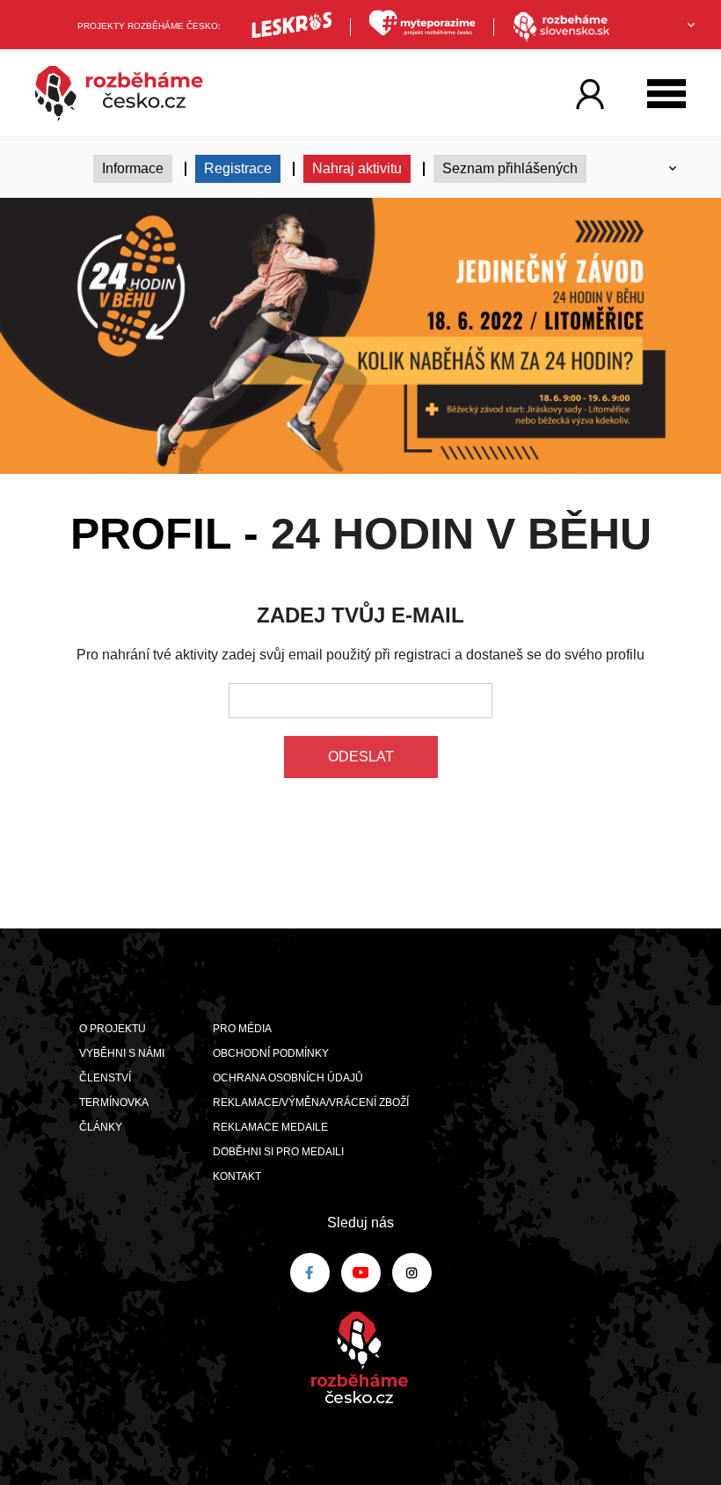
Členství (105, 1078)
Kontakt (237, 1176)
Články (100, 1127)
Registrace (238, 168)
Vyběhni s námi (121, 1053)
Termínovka (114, 1102)
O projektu (112, 1029)
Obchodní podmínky (271, 1053)
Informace (133, 168)
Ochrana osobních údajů (288, 1078)
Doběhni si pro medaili (278, 1152)
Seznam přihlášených (510, 168)
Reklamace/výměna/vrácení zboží (311, 1102)
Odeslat (361, 756)
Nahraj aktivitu (357, 168)
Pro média (242, 1029)
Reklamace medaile (270, 1127)
